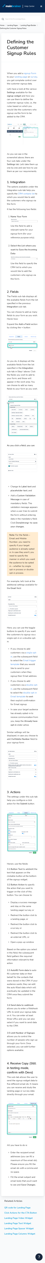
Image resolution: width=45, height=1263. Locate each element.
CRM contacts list (26, 193)
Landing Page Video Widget (18, 1218)
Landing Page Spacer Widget (19, 1228)
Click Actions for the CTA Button (20, 1212)
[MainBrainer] (11, 6)
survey (34, 76)
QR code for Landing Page (17, 1207)
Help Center (29, 6)
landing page (21, 76)
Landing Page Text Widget (17, 1223)
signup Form (30, 73)
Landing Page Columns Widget (19, 1233)
